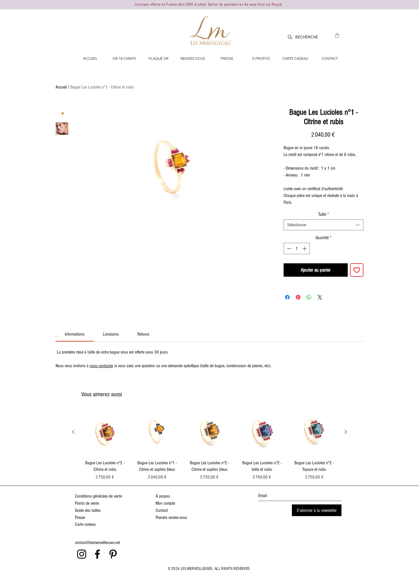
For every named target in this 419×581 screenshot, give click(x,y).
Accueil (61, 87)
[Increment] (305, 248)
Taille (323, 214)
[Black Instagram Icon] (82, 554)
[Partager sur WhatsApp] (309, 297)
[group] (209, 444)
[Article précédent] (73, 431)
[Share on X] (319, 297)
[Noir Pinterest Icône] (113, 554)
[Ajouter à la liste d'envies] (356, 270)
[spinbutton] (296, 248)
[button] (337, 35)
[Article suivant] (345, 431)
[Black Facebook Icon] (97, 554)
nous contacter (101, 365)
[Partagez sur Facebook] (287, 297)
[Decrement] (288, 248)
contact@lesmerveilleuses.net (97, 542)
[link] (74, 334)
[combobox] (323, 224)
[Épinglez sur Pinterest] (298, 297)
